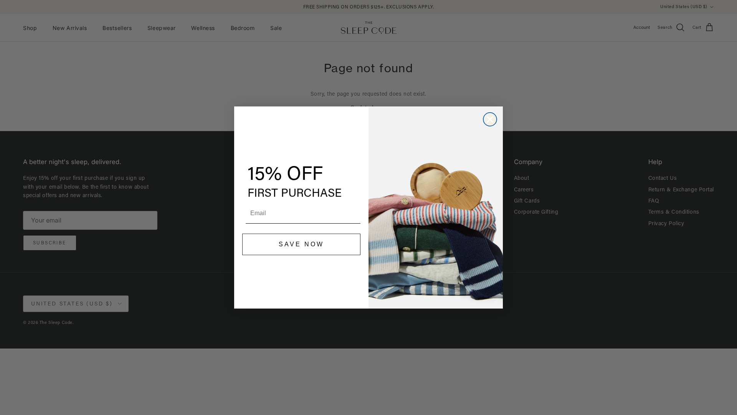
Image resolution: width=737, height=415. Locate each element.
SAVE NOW (301, 244)
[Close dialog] (490, 119)
